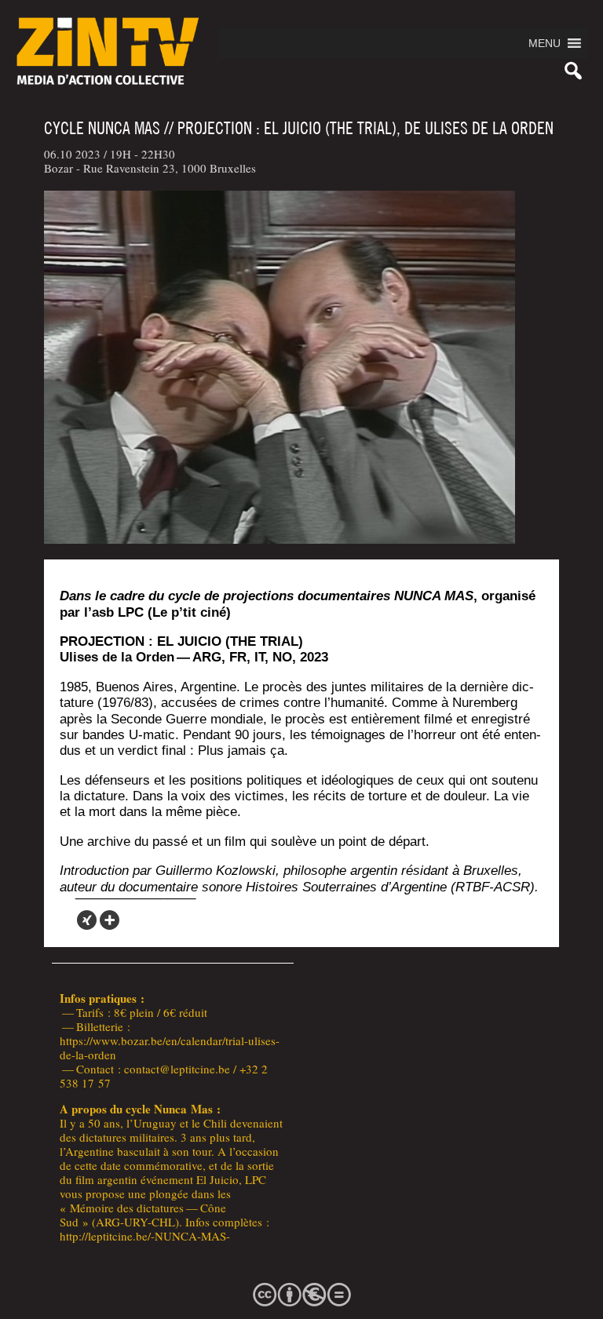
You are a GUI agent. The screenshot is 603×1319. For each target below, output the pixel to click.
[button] (544, 43)
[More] (109, 920)
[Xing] (87, 920)
